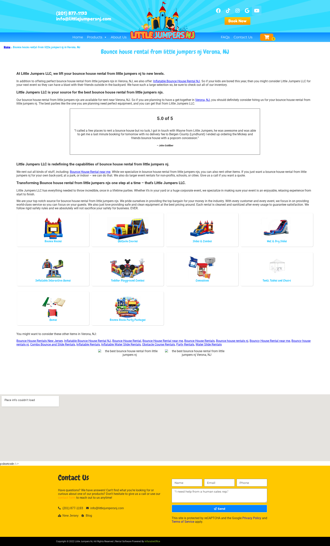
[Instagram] (237, 10)
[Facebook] (218, 10)
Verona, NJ (202, 100)
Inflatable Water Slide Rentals (121, 344)
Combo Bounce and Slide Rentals (52, 344)
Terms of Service (183, 521)
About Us (119, 37)
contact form (66, 497)
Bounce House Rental (126, 341)
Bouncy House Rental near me (270, 341)
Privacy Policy (251, 518)
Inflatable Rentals (88, 344)
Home (77, 37)
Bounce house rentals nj (232, 341)
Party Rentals (185, 344)
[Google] (247, 10)
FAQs (225, 37)
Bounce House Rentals (199, 341)
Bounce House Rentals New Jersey (39, 341)
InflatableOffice (152, 541)
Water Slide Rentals (209, 344)
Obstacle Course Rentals (158, 344)
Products (94, 37)
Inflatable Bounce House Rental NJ (176, 81)
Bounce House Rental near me (90, 172)
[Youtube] (256, 10)
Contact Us (243, 37)
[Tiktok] (228, 10)
